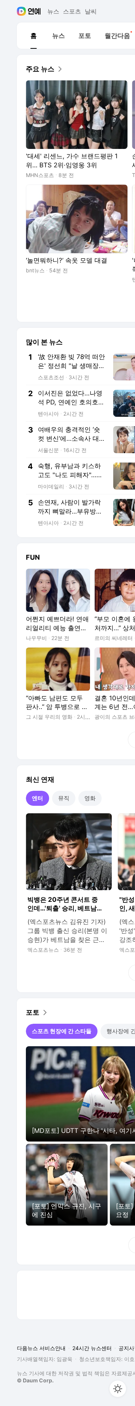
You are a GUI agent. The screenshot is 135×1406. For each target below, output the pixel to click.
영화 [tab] (90, 798)
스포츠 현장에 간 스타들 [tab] (62, 1031)
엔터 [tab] (37, 798)
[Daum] (22, 11)
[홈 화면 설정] (118, 1388)
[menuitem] (33, 35)
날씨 (91, 11)
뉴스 (53, 11)
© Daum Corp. (35, 1380)
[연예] (34, 11)
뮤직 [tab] (63, 798)
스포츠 (72, 11)
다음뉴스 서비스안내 (41, 1348)
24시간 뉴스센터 (92, 1348)
